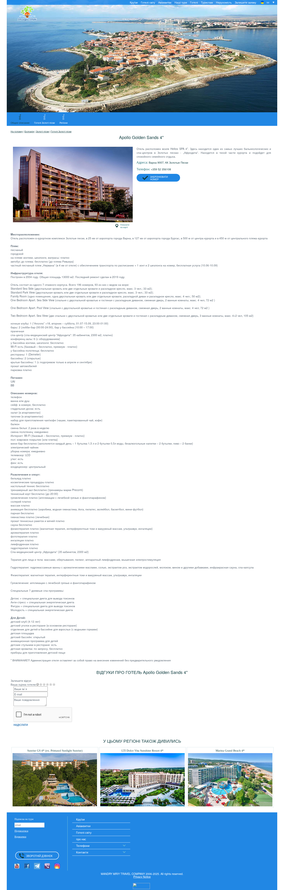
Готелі (194, 2)
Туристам (207, 2)
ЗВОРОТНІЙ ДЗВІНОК (39, 856)
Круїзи (134, 2)
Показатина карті (124, 226)
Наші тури (180, 2)
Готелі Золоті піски (61, 131)
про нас (81, 839)
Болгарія (29, 131)
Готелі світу (148, 2)
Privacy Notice (142, 877)
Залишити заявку (245, 2)
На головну (17, 131)
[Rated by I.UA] (141, 885)
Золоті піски (42, 131)
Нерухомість (224, 2)
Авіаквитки (164, 2)
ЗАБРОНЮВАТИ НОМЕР (159, 178)
